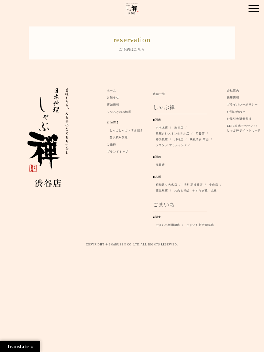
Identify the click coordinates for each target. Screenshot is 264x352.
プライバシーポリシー (242, 104)
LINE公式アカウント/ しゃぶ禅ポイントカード (245, 128)
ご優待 (111, 144)
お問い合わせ (236, 111)
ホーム (111, 90)
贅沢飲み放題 (119, 137)
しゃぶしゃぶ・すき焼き (126, 130)
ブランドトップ (117, 151)
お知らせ (113, 97)
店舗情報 (113, 104)
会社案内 (233, 90)
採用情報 (233, 97)
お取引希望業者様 (239, 118)
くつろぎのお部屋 (119, 111)
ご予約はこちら (132, 43)
